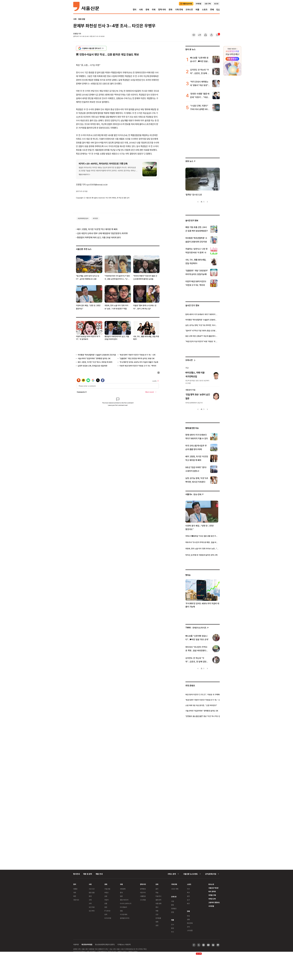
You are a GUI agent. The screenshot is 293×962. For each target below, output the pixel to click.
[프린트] (205, 35)
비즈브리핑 (107, 918)
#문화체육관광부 (83, 218)
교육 (90, 900)
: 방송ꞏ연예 (193, 494)
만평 (172, 912)
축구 (188, 892)
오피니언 (189, 9)
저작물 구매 (212, 895)
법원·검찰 (81, 19)
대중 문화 (158, 903)
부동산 (106, 892)
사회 (141, 9)
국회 (74, 892)
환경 (90, 896)
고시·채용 (143, 900)
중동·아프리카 (124, 900)
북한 (74, 896)
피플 (197, 9)
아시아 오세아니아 (125, 903)
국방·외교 (76, 900)
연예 (212, 9)
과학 (90, 903)
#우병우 (95, 218)
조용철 (75, 33)
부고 (172, 932)
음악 (157, 889)
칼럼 (172, 905)
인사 (172, 924)
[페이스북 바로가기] (194, 945)
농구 (188, 900)
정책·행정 (143, 889)
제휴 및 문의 (87, 874)
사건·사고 (92, 889)
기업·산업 (107, 889)
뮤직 (188, 927)
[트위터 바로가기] (199, 945)
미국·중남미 (123, 907)
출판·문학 (158, 900)
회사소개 (211, 884)
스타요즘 (189, 930)
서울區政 (143, 896)
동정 (172, 928)
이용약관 (76, 944)
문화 (170, 9)
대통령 (75, 889)
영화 (157, 922)
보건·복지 (92, 911)
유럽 (121, 911)
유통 (105, 903)
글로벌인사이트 (124, 918)
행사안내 (76, 874)
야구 (188, 889)
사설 (172, 901)
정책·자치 (162, 9)
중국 (121, 892)
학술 (157, 892)
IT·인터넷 (107, 911)
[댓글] (217, 35)
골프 (188, 896)
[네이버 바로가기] (213, 945)
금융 (105, 896)
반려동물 (158, 918)
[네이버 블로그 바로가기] (218, 945)
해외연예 (189, 923)
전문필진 (173, 908)
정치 (134, 9)
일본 (121, 896)
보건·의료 (92, 907)
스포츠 (204, 9)
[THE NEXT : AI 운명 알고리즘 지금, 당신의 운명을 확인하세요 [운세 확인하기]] (232, 61)
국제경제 (122, 889)
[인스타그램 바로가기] (203, 945)
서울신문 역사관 (213, 888)
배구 (188, 903)
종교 (157, 907)
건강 (157, 914)
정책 (105, 914)
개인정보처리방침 (86, 944)
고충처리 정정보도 (214, 902)
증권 (105, 907)
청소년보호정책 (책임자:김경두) (105, 944)
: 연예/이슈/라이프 (195, 627)
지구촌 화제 (123, 914)
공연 (157, 925)
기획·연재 (179, 9)
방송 (188, 916)
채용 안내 (99, 874)
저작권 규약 (212, 899)
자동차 (106, 900)
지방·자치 (143, 892)
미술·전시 (158, 896)
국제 (153, 9)
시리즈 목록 (174, 889)
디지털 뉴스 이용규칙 (123, 944)
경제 (147, 9)
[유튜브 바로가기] (208, 945)
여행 (157, 911)
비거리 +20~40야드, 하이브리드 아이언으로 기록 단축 (103, 163)
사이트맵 (211, 906)
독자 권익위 (212, 891)
